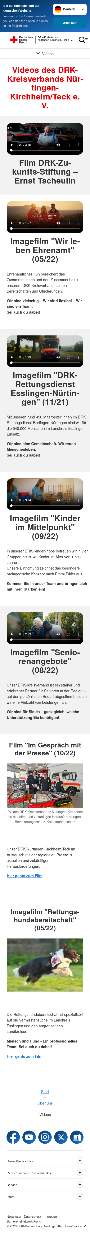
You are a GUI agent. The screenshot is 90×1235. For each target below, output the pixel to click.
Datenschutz (32, 1216)
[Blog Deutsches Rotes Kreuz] (77, 1137)
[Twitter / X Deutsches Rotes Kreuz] (61, 1137)
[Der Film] (45, 965)
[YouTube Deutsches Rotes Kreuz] (29, 1137)
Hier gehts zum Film (24, 875)
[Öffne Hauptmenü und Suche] (83, 40)
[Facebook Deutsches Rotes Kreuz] (13, 1137)
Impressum (51, 1216)
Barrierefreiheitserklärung (24, 1221)
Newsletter (14, 1216)
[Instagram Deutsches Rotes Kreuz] (45, 1137)
